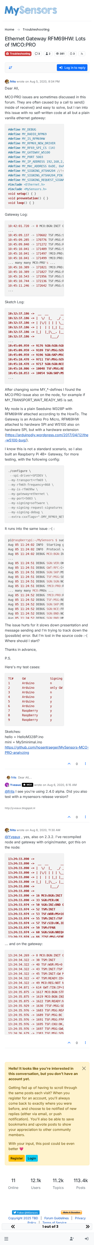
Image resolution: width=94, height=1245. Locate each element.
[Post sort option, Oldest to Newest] (11, 67)
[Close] (84, 1068)
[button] (6, 1239)
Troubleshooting (19, 53)
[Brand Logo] (30, 10)
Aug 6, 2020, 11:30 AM (45, 830)
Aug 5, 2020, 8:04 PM (45, 81)
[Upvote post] (69, 763)
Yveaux (15, 785)
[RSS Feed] (81, 53)
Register (16, 1158)
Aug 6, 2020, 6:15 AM (62, 785)
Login (32, 1158)
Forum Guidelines (56, 1218)
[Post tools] (85, 763)
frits (13, 81)
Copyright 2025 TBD (23, 1218)
